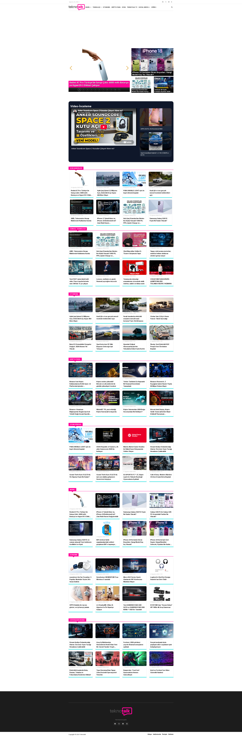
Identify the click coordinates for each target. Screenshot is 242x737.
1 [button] (79, 90)
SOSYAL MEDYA (144, 7)
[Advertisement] (121, 30)
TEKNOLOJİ (96, 7)
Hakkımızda (157, 734)
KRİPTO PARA (116, 7)
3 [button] (87, 90)
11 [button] (119, 90)
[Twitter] (119, 723)
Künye (150, 734)
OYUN (124, 7)
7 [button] (103, 90)
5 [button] (95, 90)
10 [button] (115, 90)
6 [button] (99, 90)
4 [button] (91, 90)
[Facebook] (115, 723)
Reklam (170, 734)
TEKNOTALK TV (132, 7)
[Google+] (122, 723)
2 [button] (83, 90)
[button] (71, 68)
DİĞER (153, 7)
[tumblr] (126, 723)
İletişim (164, 734)
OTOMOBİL (106, 7)
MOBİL (87, 7)
